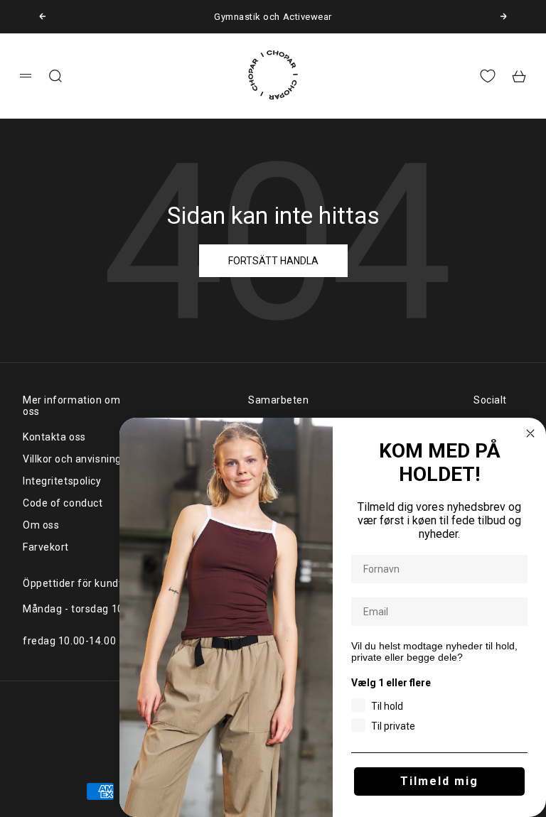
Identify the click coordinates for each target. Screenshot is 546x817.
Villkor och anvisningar (77, 459)
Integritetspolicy (62, 481)
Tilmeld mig (439, 781)
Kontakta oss (54, 437)
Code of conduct (62, 503)
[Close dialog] (530, 433)
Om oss (41, 525)
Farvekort (46, 547)
